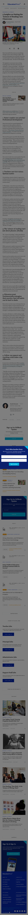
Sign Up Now (14, 464)
